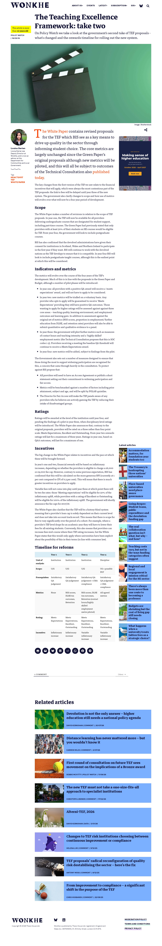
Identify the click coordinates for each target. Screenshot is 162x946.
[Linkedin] (62, 920)
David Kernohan (74, 725)
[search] (148, 5)
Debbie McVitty (74, 775)
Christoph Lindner (75, 799)
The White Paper (55, 131)
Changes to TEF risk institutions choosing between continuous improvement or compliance (107, 838)
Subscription (118, 5)
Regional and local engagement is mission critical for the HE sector (139, 572)
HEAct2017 (17, 177)
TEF (13, 180)
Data (86, 824)
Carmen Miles (73, 750)
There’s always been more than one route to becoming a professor (138, 592)
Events (91, 5)
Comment (89, 725)
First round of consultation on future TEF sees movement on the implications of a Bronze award (105, 765)
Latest (102, 5)
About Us (77, 5)
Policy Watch (17, 35)
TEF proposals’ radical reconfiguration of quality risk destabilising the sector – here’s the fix (105, 863)
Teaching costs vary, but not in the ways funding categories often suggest (139, 552)
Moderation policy (136, 919)
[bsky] (141, 6)
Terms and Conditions (137, 924)
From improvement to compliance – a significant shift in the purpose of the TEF (105, 887)
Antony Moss (73, 873)
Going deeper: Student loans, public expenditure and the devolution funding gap (139, 511)
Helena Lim (72, 848)
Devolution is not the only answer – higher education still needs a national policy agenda (103, 716)
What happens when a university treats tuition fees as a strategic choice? (139, 632)
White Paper (18, 182)
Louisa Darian (18, 148)
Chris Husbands (74, 897)
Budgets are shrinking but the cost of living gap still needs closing (139, 612)
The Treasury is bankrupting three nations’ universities (138, 472)
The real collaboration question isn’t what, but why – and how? (138, 533)
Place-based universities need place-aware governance (136, 490)
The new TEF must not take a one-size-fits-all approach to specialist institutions (102, 789)
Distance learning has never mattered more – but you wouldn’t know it (105, 740)
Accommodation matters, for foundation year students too (139, 455)
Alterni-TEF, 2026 (80, 812)
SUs (133, 5)
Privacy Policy (133, 928)
